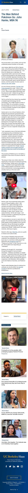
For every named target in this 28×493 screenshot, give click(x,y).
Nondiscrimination (14, 485)
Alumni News (5, 379)
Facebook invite (14, 241)
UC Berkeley (22, 482)
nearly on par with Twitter (8, 83)
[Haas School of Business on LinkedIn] (14, 466)
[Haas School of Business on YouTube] (18, 466)
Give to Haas (14, 477)
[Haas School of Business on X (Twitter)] (10, 466)
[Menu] (25, 2)
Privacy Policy (9, 483)
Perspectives (5, 440)
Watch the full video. (6, 273)
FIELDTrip (14, 232)
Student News (5, 348)
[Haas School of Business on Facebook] (6, 466)
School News (16, 10)
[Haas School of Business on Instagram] (22, 466)
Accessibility (18, 483)
